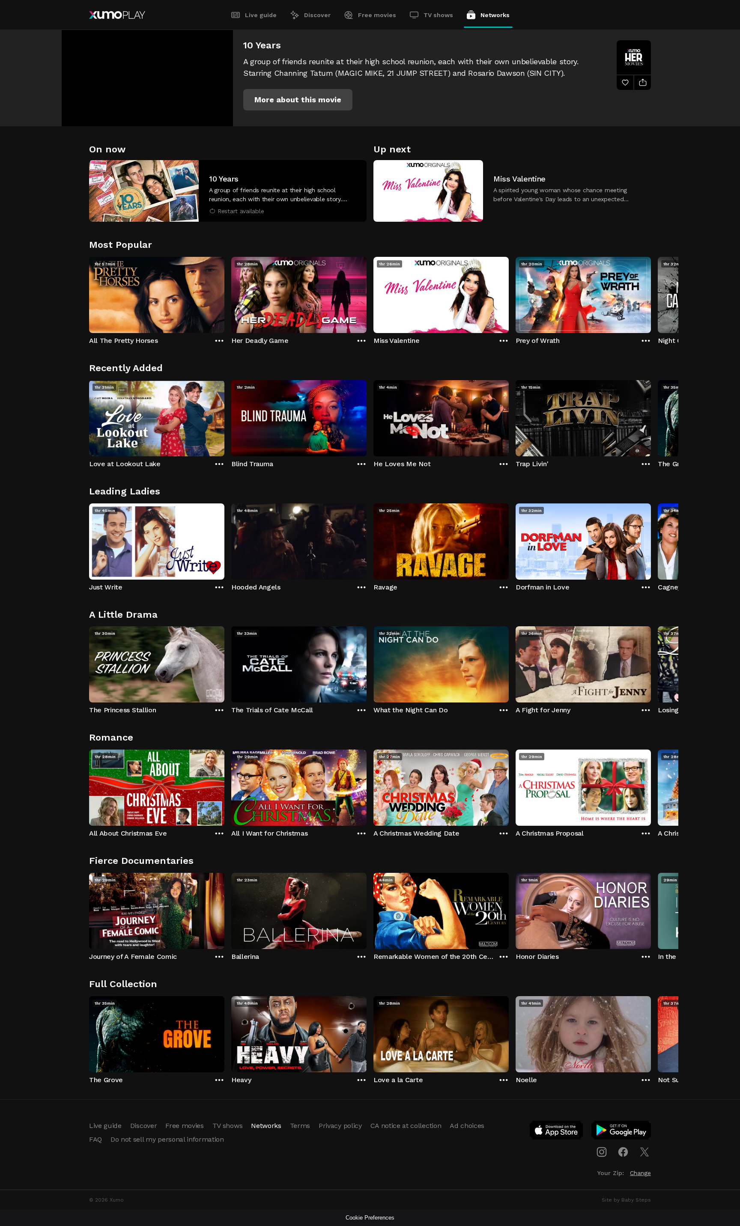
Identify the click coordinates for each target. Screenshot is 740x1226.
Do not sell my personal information (167, 1139)
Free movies (377, 15)
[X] (644, 1152)
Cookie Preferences (370, 1217)
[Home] (117, 15)
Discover (317, 15)
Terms (300, 1126)
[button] (297, 99)
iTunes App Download (557, 1132)
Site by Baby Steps (626, 1200)
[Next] (651, 293)
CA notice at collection (406, 1126)
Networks (495, 15)
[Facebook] (623, 1152)
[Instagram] (601, 1152)
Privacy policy (340, 1126)
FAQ (95, 1139)
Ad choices (467, 1126)
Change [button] (640, 1172)
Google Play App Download (621, 1132)
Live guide (261, 15)
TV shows (438, 15)
